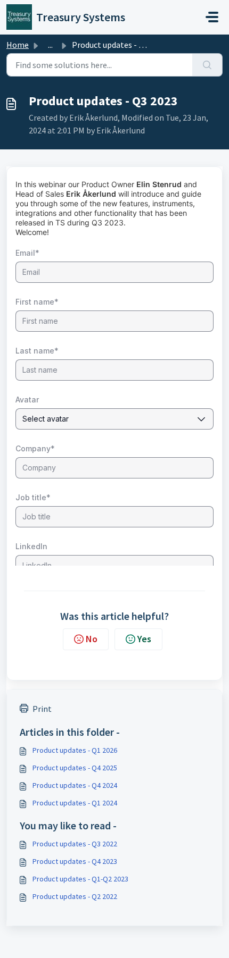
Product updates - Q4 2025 (74, 767)
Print (42, 708)
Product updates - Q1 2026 (74, 750)
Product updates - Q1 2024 (74, 803)
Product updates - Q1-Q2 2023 (80, 879)
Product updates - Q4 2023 (74, 861)
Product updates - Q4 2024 (74, 785)
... (50, 44)
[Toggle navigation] (212, 17)
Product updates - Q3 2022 (74, 843)
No (91, 639)
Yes (144, 639)
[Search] (207, 65)
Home (17, 44)
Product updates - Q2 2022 (74, 896)
